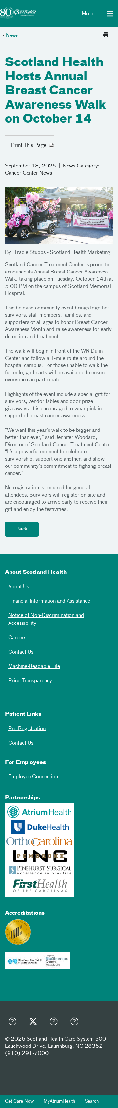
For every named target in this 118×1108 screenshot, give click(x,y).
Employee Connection (33, 777)
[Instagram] (55, 1022)
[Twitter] (34, 1022)
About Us (18, 586)
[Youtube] (76, 1022)
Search (92, 1101)
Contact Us (20, 652)
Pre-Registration (27, 728)
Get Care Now (19, 1101)
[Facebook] (14, 1022)
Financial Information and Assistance (49, 601)
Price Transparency (30, 681)
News (12, 35)
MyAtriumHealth (59, 1101)
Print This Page (30, 145)
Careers (17, 638)
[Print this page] (106, 35)
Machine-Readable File (34, 666)
